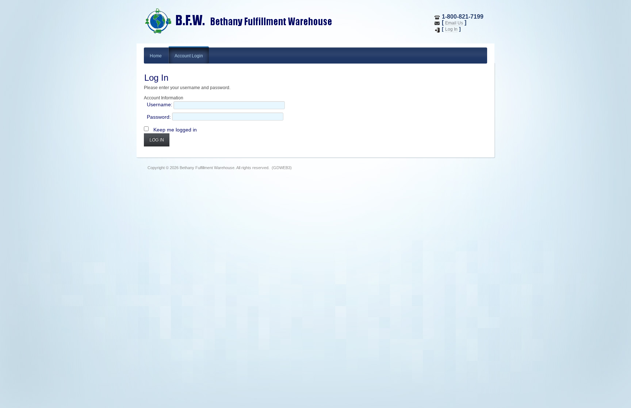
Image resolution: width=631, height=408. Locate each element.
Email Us (454, 23)
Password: (159, 117)
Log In (451, 29)
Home (156, 55)
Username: (159, 104)
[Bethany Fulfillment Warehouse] (262, 21)
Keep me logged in (175, 130)
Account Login (189, 55)
